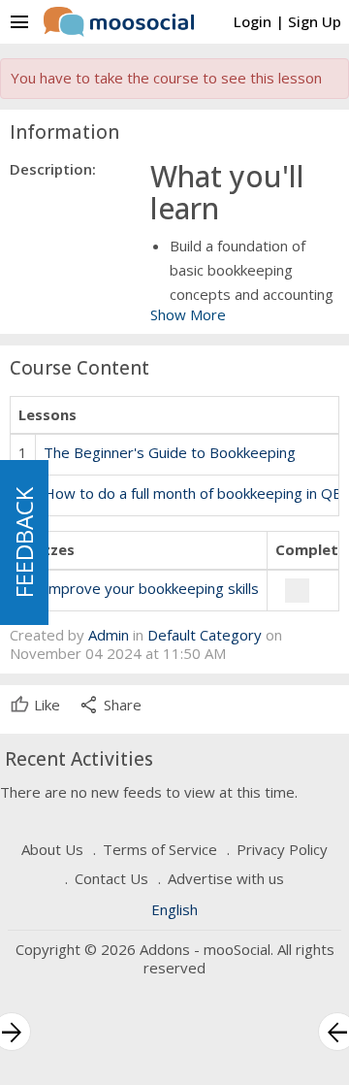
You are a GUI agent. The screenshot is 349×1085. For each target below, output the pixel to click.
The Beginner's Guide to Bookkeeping (170, 452)
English (174, 909)
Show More (188, 314)
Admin (108, 634)
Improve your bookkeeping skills (151, 588)
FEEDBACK (24, 542)
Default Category (204, 634)
